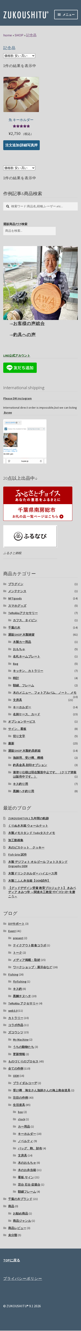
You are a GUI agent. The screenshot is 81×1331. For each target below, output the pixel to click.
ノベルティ (25, 1141)
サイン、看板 (17, 729)
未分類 (12, 1235)
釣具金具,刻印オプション (30, 765)
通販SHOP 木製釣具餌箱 (24, 751)
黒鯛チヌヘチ (22, 996)
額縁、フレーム (23, 685)
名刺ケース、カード (26, 714)
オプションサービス (21, 721)
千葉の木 (14, 627)
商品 (11, 1206)
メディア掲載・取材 (26, 960)
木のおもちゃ (27, 1163)
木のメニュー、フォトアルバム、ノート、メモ (44, 693)
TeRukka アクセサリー (23, 1003)
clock (21, 1119)
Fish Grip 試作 (17, 854)
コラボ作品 (15, 1025)
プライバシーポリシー (22, 1278)
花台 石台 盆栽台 (29, 1184)
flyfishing (19, 981)
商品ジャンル (22, 1221)
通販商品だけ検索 (15, 224)
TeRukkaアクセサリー (23, 613)
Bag (15, 664)
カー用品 (24, 1126)
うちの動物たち (23, 1047)
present (18, 938)
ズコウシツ (15, 1032)
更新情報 (19, 1054)
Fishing (13, 974)
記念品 (31, 35)
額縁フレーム (27, 1192)
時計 (16, 678)
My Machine (21, 1039)
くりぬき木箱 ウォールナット (28, 826)
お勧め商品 (20, 1213)
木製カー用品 (22, 642)
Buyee (7, 412)
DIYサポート (16, 924)
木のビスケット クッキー (26, 847)
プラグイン (15, 584)
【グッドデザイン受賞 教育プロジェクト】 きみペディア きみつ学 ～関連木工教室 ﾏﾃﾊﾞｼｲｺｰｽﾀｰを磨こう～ (42, 892)
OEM (16, 1076)
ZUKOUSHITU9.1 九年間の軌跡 (28, 818)
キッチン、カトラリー (28, 671)
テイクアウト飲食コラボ (29, 945)
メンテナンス (17, 591)
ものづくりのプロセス (23, 1061)
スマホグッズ (17, 606)
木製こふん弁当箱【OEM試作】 (29, 881)
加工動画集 (15, 840)
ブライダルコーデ (25, 1083)
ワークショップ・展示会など (32, 967)
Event (12, 931)
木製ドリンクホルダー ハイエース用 (32, 873)
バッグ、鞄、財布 (30, 1148)
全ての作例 (15, 1068)
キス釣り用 (20, 784)
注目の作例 (20, 1097)
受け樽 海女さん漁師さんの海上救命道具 (41, 1090)
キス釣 (17, 989)
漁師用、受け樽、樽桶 (28, 758)
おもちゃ (19, 649)
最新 (11, 743)
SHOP (19, 35)
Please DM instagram (17, 398)
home (7, 35)
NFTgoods (15, 598)
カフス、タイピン (25, 620)
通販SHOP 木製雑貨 (21, 634)
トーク (17, 953)
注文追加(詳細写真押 (21, 145)
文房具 (17, 700)
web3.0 (12, 1011)
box (20, 1112)
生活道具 (19, 1105)
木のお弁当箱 (27, 1170)
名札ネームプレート (26, 656)
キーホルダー (22, 707)
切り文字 (19, 736)
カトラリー (15, 1018)
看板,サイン (26, 1177)
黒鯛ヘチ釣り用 (23, 791)
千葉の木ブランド (20, 1199)
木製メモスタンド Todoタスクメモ (31, 833)
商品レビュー (17, 1228)
